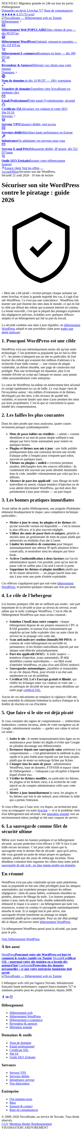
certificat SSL (32, 690)
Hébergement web (21, 1012)
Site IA (8, 112)
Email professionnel (22, 1046)
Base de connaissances (58, 10)
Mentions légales (19, 1124)
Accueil (6, 171)
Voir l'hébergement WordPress (21, 939)
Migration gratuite (21, 1027)
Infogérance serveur (22, 1080)
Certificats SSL (19, 1050)
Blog (15, 171)
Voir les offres (30, 168)
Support (7, 164)
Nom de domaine (20, 1043)
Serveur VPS (18, 1072)
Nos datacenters (19, 1083)
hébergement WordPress (55, 922)
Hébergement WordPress (25, 1016)
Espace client (13, 168)
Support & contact (21, 1106)
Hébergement (10, 21)
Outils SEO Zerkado (22, 1057)
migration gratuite (58, 814)
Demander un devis (14, 10)
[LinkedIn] (7, 997)
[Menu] (41, 169)
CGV (5, 1124)
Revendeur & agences (23, 1023)
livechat (42, 810)
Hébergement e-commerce (26, 1020)
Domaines (8, 72)
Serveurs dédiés (19, 1076)
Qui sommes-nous (21, 1099)
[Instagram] (11, 997)
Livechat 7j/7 (35, 10)
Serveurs (7, 116)
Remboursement (41, 1124)
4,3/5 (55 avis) (18, 14)
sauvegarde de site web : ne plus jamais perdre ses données (38, 865)
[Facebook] (3, 997)
